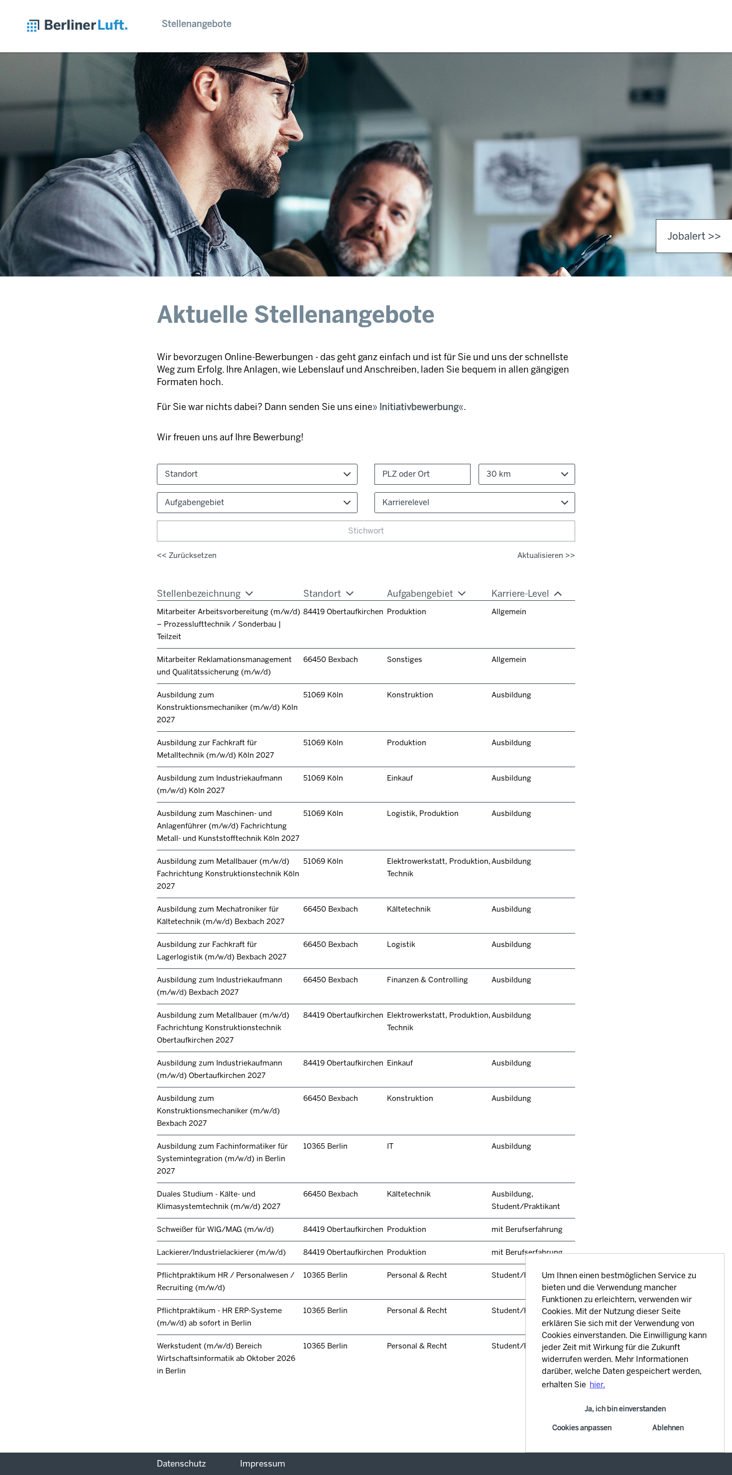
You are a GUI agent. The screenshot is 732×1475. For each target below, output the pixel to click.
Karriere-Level (520, 593)
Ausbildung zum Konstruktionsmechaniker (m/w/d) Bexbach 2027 (218, 1111)
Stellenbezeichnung (199, 593)
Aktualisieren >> (546, 555)
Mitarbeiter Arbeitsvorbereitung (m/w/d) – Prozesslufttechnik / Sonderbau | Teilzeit (228, 624)
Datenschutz (181, 1464)
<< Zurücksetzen (187, 555)
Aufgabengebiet (420, 593)
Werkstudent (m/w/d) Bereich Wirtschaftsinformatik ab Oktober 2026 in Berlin (226, 1358)
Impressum (262, 1464)
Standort (322, 593)
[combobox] (527, 474)
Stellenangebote (197, 23)
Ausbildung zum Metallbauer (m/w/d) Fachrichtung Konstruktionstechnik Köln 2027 (228, 874)
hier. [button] (597, 1384)
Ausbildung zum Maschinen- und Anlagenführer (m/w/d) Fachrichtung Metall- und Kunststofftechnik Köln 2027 (228, 826)
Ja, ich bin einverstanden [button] (625, 1408)
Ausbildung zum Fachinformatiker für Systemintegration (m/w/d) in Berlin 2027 (222, 1159)
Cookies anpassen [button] (581, 1427)
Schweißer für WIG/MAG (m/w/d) (215, 1229)
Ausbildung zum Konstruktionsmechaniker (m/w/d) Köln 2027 (227, 707)
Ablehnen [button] (668, 1427)
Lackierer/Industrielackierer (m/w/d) (221, 1252)
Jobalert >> (694, 236)
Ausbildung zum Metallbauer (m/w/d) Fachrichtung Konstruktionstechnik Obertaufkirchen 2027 (223, 1028)
